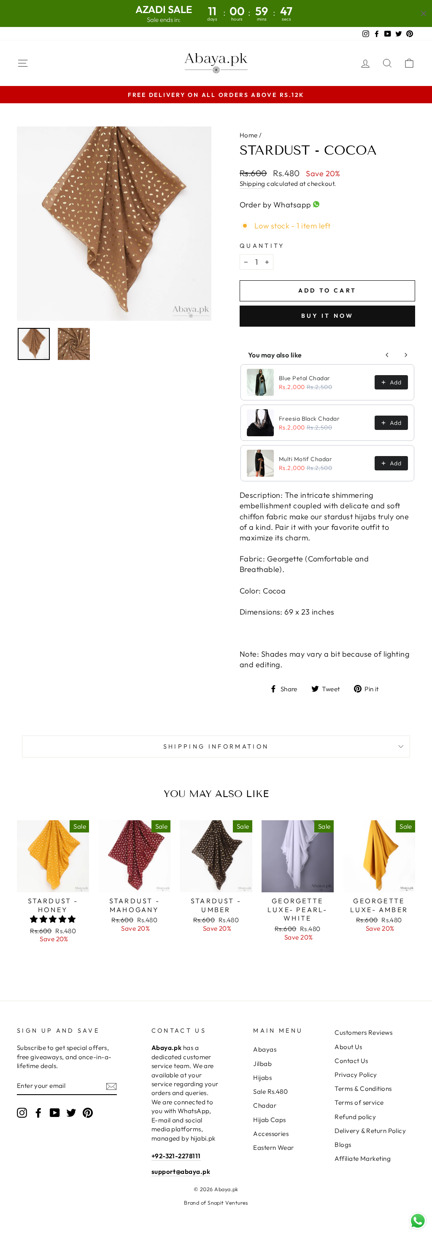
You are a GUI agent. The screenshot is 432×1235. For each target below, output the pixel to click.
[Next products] (406, 355)
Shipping (252, 184)
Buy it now (327, 315)
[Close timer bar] (423, 13)
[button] (53, 919)
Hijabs (262, 1078)
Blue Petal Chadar (304, 378)
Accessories (271, 1134)
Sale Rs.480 (270, 1091)
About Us (348, 1047)
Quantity (262, 246)
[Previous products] (387, 355)
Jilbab (262, 1064)
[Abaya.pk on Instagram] (22, 1113)
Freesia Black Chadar (309, 418)
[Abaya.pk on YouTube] (55, 1113)
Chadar (264, 1105)
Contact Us (351, 1061)
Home (249, 135)
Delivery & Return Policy (370, 1131)
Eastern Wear (273, 1148)
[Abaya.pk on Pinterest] (88, 1113)
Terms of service (359, 1102)
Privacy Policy (356, 1075)
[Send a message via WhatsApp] (418, 1221)
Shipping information (216, 746)
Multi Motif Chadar (305, 459)
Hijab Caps (269, 1120)
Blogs (343, 1145)
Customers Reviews (363, 1032)
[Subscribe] (111, 1086)
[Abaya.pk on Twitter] (71, 1113)
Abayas (264, 1049)
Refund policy (355, 1117)
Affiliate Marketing (363, 1158)
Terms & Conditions (363, 1089)
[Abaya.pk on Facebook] (38, 1113)
